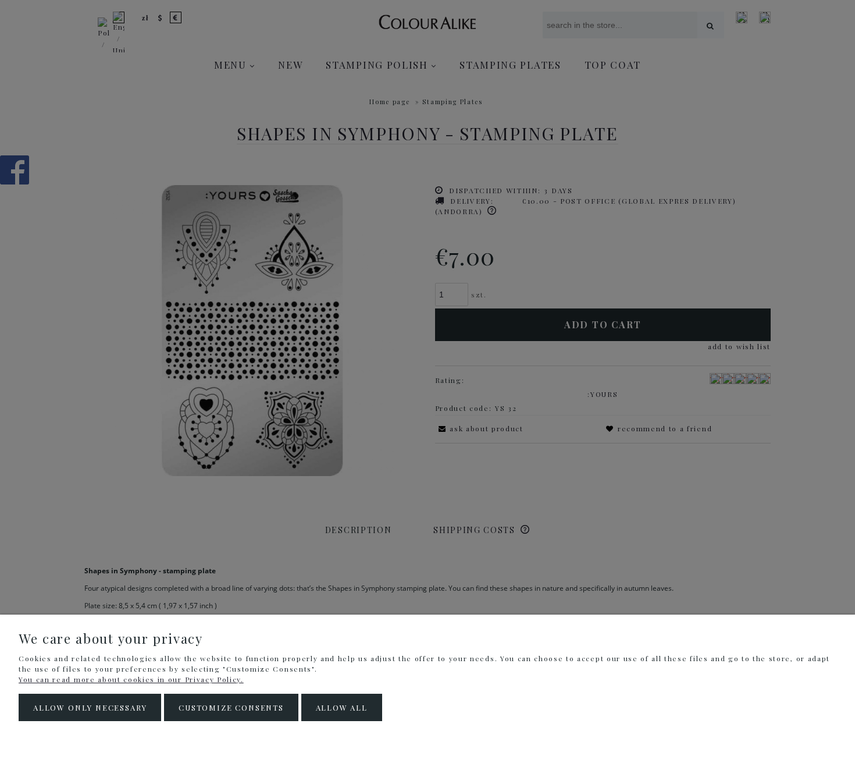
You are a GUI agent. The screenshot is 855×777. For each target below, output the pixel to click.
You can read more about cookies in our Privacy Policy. (131, 679)
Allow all (342, 707)
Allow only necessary (90, 707)
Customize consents (231, 707)
